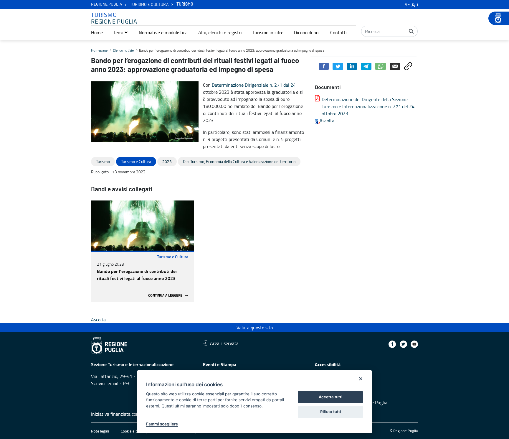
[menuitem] (97, 32)
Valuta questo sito (255, 327)
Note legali (100, 431)
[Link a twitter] (403, 344)
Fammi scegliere (162, 424)
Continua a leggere (165, 295)
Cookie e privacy (134, 431)
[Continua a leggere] (142, 225)
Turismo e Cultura (172, 256)
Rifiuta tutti (330, 411)
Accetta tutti (330, 396)
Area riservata (224, 343)
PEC (127, 383)
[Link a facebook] (392, 344)
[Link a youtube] (414, 344)
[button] (120, 32)
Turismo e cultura (149, 5)
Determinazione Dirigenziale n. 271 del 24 (254, 85)
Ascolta (327, 120)
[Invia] (411, 31)
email (113, 383)
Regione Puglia (106, 4)
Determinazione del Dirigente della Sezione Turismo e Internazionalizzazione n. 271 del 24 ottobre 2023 (368, 106)
